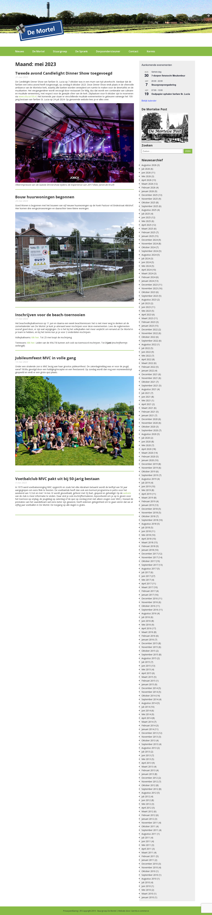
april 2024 (146, 269)
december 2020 (150, 419)
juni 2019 (146, 486)
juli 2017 (146, 572)
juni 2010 (146, 886)
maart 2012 (147, 811)
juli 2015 (146, 661)
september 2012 (150, 789)
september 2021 (150, 385)
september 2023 (150, 295)
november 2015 (150, 647)
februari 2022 (148, 366)
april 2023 (146, 314)
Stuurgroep (60, 51)
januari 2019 (148, 505)
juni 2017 (146, 576)
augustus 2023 (149, 299)
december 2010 (150, 863)
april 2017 (146, 583)
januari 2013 (148, 774)
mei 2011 (146, 845)
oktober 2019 (148, 471)
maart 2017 (147, 587)
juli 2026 (146, 168)
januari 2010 (148, 897)
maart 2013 (147, 766)
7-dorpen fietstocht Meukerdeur (168, 75)
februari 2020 (148, 456)
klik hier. (31, 342)
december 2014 (150, 688)
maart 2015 (147, 676)
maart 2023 (147, 318)
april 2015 (146, 673)
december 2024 (150, 239)
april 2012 (146, 807)
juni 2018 (146, 531)
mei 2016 (146, 624)
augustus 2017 (149, 568)
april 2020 (146, 449)
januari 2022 (148, 370)
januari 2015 (148, 684)
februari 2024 (148, 277)
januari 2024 (148, 280)
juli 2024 (146, 258)
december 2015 (150, 643)
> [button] (208, 16)
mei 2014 (146, 714)
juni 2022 (146, 351)
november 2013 (150, 736)
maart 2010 (147, 893)
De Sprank (81, 51)
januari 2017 (148, 594)
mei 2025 (146, 221)
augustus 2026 (149, 165)
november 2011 (150, 822)
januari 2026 (148, 191)
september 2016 (150, 609)
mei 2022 (146, 355)
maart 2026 (147, 183)
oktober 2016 (148, 605)
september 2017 (150, 564)
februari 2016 (148, 635)
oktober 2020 (148, 426)
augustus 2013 (149, 747)
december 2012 (150, 777)
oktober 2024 (148, 247)
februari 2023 (148, 322)
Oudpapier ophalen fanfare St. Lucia (170, 93)
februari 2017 (148, 591)
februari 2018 (148, 546)
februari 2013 (148, 770)
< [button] (4, 16)
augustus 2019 (149, 478)
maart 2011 (147, 852)
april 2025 (146, 224)
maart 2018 (147, 542)
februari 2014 (148, 725)
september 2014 (150, 699)
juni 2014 (146, 710)
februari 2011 (148, 856)
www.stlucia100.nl (27, 96)
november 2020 (150, 422)
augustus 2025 (149, 209)
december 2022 (150, 329)
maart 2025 (147, 228)
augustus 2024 (149, 254)
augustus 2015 (149, 658)
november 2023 (150, 288)
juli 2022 (146, 348)
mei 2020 (146, 445)
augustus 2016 (149, 613)
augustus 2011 (149, 833)
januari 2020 (148, 460)
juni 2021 (146, 396)
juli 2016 (146, 617)
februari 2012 (148, 815)
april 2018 (146, 538)
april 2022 (146, 359)
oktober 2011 (148, 826)
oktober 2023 (148, 292)
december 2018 (150, 508)
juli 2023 (146, 303)
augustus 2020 (149, 434)
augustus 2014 (149, 703)
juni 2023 (146, 307)
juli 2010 (146, 882)
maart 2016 (147, 632)
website (127, 493)
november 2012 (150, 781)
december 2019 (150, 463)
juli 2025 (146, 213)
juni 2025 (146, 217)
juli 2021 (146, 392)
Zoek (188, 151)
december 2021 (150, 374)
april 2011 (146, 848)
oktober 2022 (148, 336)
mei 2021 (146, 400)
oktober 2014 (148, 695)
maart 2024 (147, 273)
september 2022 (150, 340)
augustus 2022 (149, 344)
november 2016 (150, 602)
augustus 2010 (149, 878)
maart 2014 (147, 721)
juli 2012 (146, 796)
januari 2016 (148, 639)
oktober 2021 (148, 381)
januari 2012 (148, 818)
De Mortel (38, 51)
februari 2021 (148, 411)
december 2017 (150, 553)
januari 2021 (148, 415)
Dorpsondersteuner (108, 51)
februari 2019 (148, 501)
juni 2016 (146, 620)
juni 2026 (146, 172)
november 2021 (150, 378)
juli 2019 (146, 482)
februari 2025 (148, 232)
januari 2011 (148, 859)
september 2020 (150, 430)
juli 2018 (146, 527)
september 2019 (150, 475)
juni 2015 (146, 665)
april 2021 (146, 404)
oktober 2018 (148, 516)
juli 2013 (146, 751)
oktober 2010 (148, 871)
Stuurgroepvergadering (163, 84)
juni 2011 (146, 841)
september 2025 (150, 206)
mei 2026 (146, 176)
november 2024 (150, 243)
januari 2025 (148, 236)
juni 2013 (146, 755)
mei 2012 (146, 803)
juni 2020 (146, 441)
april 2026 (146, 180)
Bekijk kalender (149, 100)
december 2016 (150, 598)
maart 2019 (147, 497)
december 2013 (150, 732)
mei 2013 (146, 759)
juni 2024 (146, 262)
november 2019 (150, 467)
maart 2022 (147, 363)
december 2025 (150, 194)
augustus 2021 (149, 389)
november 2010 (150, 867)
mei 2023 (146, 310)
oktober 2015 (148, 650)
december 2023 (150, 284)
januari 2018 (148, 549)
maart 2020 (147, 452)
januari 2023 (148, 325)
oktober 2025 (148, 202)
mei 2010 (146, 889)
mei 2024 (146, 265)
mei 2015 (146, 669)
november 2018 (150, 512)
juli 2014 (146, 706)
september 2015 (150, 654)
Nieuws (19, 51)
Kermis (151, 51)
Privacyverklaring (70, 911)
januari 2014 (148, 729)
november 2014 (150, 691)
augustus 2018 (149, 523)
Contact (133, 51)
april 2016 (146, 628)
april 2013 (146, 762)
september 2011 (150, 830)
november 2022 (150, 333)
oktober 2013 (148, 740)
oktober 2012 (148, 785)
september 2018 (150, 520)
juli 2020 (146, 437)
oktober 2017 (148, 561)
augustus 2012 (149, 792)
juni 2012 (146, 800)
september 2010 (150, 874)
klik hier (35, 337)
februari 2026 (148, 187)
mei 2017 (146, 579)
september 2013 (150, 744)
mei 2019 (146, 490)
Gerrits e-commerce (140, 911)
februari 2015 (148, 680)
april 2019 (146, 493)
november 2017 (150, 557)
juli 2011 (146, 837)
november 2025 (150, 198)
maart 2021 (147, 407)
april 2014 (146, 718)
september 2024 (150, 251)
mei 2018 (146, 534)
